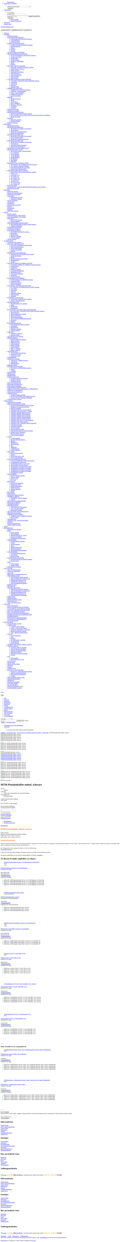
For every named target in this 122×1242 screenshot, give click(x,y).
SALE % (6, 33)
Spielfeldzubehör (11, 357)
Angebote (3, 1163)
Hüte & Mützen (15, 534)
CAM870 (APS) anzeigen (17, 626)
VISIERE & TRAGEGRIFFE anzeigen (21, 516)
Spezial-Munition (15, 157)
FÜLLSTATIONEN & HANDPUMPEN (18, 613)
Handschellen (10, 208)
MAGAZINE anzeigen (17, 453)
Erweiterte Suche (10, 722)
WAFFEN (6, 34)
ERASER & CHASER (13, 682)
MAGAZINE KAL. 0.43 (17, 456)
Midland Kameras (15, 342)
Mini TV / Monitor (15, 348)
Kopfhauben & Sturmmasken (18, 538)
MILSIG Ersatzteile (16, 408)
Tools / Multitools (15, 103)
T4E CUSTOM (8, 568)
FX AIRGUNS (15, 641)
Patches (13, 369)
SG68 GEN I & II (12, 601)
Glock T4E (10, 573)
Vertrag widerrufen (6, 1166)
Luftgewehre (14, 84)
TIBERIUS (14, 447)
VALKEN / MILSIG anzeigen (19, 647)
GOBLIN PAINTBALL (13, 679)
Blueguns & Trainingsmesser (14, 193)
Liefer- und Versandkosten (8, 1127)
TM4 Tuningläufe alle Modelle (19, 583)
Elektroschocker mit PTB (14, 205)
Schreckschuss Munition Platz (18, 169)
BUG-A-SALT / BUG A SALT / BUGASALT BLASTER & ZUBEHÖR (30, 115)
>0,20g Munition (15, 155)
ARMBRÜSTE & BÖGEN (14, 88)
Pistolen (13, 48)
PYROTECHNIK (12, 185)
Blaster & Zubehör (15, 116)
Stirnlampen (14, 267)
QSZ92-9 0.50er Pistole (13, 664)
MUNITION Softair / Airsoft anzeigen (21, 151)
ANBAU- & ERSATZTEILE (18, 650)
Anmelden (39, 855)
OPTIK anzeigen (11, 214)
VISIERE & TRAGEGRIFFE (15, 514)
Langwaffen (14, 290)
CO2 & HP (7, 604)
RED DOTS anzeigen (16, 220)
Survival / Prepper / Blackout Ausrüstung (21, 398)
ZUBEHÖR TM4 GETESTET (15, 495)
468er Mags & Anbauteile (14, 513)
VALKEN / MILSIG (12, 646)
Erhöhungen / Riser (16, 484)
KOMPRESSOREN (12, 616)
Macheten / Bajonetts (16, 105)
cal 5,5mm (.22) (15, 176)
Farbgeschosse (14, 130)
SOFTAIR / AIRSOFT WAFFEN (16, 66)
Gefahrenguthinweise (6, 1133)
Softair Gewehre (15, 70)
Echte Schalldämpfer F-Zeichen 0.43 (20, 579)
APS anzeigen (14, 658)
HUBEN (13, 638)
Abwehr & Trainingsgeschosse (19, 131)
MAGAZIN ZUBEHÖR (13, 502)
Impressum (3, 1143)
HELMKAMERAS (12, 338)
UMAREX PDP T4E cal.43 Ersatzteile (21, 410)
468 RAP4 (10, 665)
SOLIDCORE (11, 662)
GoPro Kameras (15, 344)
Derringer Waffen (15, 121)
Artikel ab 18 (4, 1134)
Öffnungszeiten (5, 1165)
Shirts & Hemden (15, 544)
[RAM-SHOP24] (7, 27)
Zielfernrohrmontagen (16, 486)
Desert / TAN (14, 478)
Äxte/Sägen (14, 106)
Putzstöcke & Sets (15, 356)
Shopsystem (4, 1240)
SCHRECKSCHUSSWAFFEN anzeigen (21, 45)
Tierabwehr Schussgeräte (13, 194)
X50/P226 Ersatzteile (16, 424)
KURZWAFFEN (15, 42)
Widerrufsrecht (4, 1125)
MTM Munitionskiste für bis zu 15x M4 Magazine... (14, 868)
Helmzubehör (14, 308)
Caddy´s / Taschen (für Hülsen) (19, 628)
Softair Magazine (15, 73)
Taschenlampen (15, 266)
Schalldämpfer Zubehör (17, 472)
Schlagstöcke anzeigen (16, 197)
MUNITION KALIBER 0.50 (15, 134)
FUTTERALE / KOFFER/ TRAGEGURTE (19, 285)
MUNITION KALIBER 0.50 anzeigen (21, 136)
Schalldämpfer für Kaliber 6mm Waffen (21, 466)
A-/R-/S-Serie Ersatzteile (17, 435)
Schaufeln (13, 107)
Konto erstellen (15, 19)
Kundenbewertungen (9, 822)
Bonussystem (10, 2)
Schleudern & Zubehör (13, 110)
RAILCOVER (11, 493)
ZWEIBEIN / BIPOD (13, 496)
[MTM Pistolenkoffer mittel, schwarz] (11, 753)
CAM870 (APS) (11, 625)
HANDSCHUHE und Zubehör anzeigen (21, 559)
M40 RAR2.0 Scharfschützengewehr (17, 574)
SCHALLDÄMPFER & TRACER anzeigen (22, 460)
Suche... (27, 720)
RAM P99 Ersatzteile (16, 426)
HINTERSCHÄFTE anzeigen (19, 507)
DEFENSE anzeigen (12, 191)
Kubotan (9, 206)
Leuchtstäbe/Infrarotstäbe (17, 270)
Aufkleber (13, 371)
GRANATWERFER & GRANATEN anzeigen (23, 55)
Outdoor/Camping (12, 393)
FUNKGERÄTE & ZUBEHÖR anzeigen (22, 279)
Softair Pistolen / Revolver (17, 69)
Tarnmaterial (14, 362)
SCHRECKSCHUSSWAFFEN (15, 43)
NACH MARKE (8, 622)
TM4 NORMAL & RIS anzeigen (19, 577)
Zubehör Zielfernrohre (16, 226)
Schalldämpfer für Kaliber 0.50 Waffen (21, 469)
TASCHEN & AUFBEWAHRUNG (17, 619)
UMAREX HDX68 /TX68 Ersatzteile (21, 419)
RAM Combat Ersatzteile (17, 429)
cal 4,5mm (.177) (15, 175)
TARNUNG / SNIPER (13, 359)
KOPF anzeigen (15, 532)
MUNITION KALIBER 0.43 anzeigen (21, 128)
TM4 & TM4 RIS (15, 450)
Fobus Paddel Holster (16, 248)
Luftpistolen (14, 82)
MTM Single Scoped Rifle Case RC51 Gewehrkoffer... (15, 929)
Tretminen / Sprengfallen (17, 61)
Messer (12, 100)
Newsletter (3, 1147)
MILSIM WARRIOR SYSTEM (19, 259)
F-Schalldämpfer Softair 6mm (18, 462)
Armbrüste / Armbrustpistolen (18, 91)
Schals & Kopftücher (16, 537)
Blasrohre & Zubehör (13, 109)
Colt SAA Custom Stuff (13, 571)
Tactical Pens (14, 102)
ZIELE (6, 526)
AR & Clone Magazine (17, 457)
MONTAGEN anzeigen (17, 483)
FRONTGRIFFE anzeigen (18, 475)
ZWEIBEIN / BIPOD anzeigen (19, 498)
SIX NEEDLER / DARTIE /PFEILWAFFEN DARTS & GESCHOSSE (26, 187)
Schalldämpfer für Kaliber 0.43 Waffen (21, 468)
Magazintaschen (15, 312)
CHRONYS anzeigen (16, 333)
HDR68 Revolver (12, 584)
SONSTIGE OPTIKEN (13, 229)
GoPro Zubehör (15, 347)
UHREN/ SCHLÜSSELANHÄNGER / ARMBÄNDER (22, 389)
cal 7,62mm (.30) (15, 179)
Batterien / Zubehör (16, 269)
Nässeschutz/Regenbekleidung (19, 550)
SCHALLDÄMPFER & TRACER (16, 459)
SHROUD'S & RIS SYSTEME (19, 653)
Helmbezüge (14, 306)
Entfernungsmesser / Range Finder (16, 215)
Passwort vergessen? (16, 21)
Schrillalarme (10, 203)
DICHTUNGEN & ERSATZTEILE (17, 617)
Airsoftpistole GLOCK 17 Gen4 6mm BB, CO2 (13, 1018)
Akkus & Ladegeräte (16, 75)
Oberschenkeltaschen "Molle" (18, 314)
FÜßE (9, 562)
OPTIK (6, 212)
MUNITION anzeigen (13, 125)
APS (8, 656)
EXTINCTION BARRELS (18, 439)
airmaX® (9, 667)
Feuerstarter (14, 275)
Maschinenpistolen (15, 46)
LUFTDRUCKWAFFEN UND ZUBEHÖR (19, 79)
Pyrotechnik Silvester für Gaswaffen (20, 167)
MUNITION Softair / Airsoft (14, 149)
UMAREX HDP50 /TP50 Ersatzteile (20, 414)
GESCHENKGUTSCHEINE (15, 336)
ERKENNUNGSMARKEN (14, 390)
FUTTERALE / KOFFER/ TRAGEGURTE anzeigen (25, 287)
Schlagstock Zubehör (16, 199)
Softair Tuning (14, 78)
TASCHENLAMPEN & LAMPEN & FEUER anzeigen (26, 264)
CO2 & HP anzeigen (12, 605)
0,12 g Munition (15, 152)
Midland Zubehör (15, 345)
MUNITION (7, 124)
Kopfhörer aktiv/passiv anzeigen (19, 378)
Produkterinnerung (5, 875)
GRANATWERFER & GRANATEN (17, 54)
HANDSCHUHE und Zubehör (15, 558)
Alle (5, 698)
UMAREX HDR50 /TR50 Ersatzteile (21, 416)
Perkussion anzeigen (16, 119)
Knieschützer (14, 555)
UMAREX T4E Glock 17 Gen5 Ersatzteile (22, 420)
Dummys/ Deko (11, 372)
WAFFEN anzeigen (12, 36)
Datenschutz (4, 1130)
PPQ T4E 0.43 (11, 586)
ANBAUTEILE (8, 401)
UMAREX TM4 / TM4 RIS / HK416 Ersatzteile (23, 423)
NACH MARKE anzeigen (14, 623)
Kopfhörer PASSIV (16, 381)
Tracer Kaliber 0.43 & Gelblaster (19, 465)
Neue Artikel (4, 1162)
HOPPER (10, 522)
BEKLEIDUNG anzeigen (14, 529)
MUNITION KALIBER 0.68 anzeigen (21, 142)
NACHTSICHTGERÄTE (14, 227)
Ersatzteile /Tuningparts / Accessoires (20, 629)
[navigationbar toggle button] (6, 30)
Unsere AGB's (4, 1128)
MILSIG (13, 441)
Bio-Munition (14, 158)
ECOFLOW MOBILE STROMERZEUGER (23, 396)
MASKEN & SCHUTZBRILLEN (16, 253)
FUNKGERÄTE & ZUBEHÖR (16, 278)
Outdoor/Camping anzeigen (18, 395)
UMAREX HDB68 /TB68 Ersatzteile (21, 413)
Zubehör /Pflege (15, 87)
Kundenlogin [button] (7, 10)
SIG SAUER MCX (12, 685)
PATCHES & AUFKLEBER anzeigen (21, 368)
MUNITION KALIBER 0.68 (15, 140)
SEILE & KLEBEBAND (14, 383)
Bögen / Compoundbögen (17, 93)
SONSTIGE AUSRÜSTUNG (15, 297)
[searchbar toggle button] (28, 30)
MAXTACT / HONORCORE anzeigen (21, 671)
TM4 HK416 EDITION (13, 587)
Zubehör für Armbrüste (17, 94)
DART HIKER (15, 643)
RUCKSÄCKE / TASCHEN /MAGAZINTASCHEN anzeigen (27, 311)
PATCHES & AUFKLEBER (15, 366)
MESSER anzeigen (16, 99)
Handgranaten (14, 58)
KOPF (9, 531)
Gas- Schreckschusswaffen (8, 1146)
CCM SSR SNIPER (12, 683)
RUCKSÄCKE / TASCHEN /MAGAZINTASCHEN (21, 309)
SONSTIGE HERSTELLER (15, 686)
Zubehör (13, 51)
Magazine (13, 85)
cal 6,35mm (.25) (15, 178)
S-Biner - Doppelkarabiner (18, 300)
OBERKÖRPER (11, 540)
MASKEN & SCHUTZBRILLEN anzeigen (22, 254)
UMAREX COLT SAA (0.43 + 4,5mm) (21, 411)
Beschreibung (7, 821)
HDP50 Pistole (11, 596)
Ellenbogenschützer (16, 549)
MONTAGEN (11, 481)
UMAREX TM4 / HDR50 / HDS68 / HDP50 (19, 644)
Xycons (34, 1240)
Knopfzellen (14, 233)
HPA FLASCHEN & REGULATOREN (18, 607)
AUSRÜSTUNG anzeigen (14, 242)
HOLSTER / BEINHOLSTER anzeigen (21, 245)
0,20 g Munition (15, 154)
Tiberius (13, 454)
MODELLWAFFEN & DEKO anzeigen (21, 113)
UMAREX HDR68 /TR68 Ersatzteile (21, 417)
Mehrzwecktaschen (16, 315)
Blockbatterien (14, 235)
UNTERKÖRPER (12, 552)
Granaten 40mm (15, 60)
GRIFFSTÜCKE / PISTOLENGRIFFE (17, 520)
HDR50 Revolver (12, 598)
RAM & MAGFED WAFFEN (15, 37)
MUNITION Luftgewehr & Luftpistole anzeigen (23, 172)
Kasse (2, 1160)
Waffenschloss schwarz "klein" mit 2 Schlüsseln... (14, 1054)
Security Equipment (12, 200)
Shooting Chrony (15, 335)
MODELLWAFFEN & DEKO (15, 112)
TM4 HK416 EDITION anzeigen (19, 589)
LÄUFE (9, 436)
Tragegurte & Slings (16, 293)
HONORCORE (15, 444)
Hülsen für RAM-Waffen (17, 133)
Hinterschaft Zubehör (16, 510)
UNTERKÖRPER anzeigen (18, 553)
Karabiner (13, 296)
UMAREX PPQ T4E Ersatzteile (19, 422)
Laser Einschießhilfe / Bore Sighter (16, 217)
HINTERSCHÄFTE (12, 505)
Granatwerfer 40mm (16, 57)
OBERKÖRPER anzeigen (18, 541)
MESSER (10, 97)
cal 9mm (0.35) (15, 181)
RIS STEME (10, 492)
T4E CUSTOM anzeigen (14, 570)
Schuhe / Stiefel (15, 565)
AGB (9, 1236)
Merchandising (11, 374)
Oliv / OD (13, 480)
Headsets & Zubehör (16, 282)
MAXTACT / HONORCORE (15, 670)
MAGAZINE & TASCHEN (18, 649)
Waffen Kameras (15, 341)
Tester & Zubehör (15, 238)
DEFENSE (7, 190)
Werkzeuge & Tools (16, 354)
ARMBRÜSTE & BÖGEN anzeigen (20, 90)
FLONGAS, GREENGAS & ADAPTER (18, 610)
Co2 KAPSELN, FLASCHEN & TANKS (18, 608)
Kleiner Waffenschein (6, 1149)
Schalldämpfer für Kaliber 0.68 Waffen (21, 471)
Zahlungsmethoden (6, 1150)
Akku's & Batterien (16, 284)
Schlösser (13, 291)
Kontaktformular (5, 1144)
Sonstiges (9, 209)
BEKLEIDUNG (8, 528)
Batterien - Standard (16, 236)
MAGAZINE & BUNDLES (18, 674)
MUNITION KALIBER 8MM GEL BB (18, 148)
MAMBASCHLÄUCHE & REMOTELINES (19, 614)
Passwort (9, 16)
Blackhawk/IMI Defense (17, 247)
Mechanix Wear (15, 561)
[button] (10, 3)
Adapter (13, 499)
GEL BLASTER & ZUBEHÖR (15, 52)
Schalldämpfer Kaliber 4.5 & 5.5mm (20, 463)
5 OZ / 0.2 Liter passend (17, 508)
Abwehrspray (10, 202)
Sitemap (3, 1131)
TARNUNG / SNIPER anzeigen (19, 360)
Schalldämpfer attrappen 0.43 (18, 581)
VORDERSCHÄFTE (13, 504)
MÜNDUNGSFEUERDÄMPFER (16, 501)
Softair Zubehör (15, 76)
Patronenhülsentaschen (17, 317)
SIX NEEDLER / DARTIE (18, 640)
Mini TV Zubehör (15, 350)
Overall (13, 543)
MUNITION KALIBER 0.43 (15, 127)
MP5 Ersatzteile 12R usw (17, 433)
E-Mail (9, 14)
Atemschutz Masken (16, 256)
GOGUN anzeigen (16, 635)
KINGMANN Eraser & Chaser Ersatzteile (22, 430)
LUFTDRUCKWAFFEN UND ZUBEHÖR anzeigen (25, 81)
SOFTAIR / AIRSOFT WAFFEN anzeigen (22, 67)
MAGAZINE (11, 451)
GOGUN (9, 634)
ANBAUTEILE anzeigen (14, 402)
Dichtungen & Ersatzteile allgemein (20, 407)
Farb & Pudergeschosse (17, 137)
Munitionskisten (15, 294)
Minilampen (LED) (16, 272)
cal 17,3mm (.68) (15, 184)
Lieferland (10, 6)
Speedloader (14, 160)
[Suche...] (20, 721)
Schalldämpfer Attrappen (17, 72)
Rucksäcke (13, 320)
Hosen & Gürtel (15, 556)
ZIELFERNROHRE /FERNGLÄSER (17, 223)
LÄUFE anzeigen (15, 438)
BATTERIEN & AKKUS (14, 230)
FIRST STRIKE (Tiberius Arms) (16, 677)
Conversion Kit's (11, 519)
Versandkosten (43, 1237)
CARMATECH (15, 448)
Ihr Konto (3, 1159)
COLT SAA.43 (11, 661)
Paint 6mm (13, 161)
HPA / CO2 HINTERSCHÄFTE (16, 611)
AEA (12, 637)
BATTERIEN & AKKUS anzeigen (20, 232)
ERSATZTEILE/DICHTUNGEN (16, 404)
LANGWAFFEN (15, 40)
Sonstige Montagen (16, 489)
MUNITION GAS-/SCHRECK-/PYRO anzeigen (24, 164)
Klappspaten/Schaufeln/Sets (14, 384)
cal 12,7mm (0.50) (15, 182)
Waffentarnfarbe (15, 363)
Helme (12, 305)
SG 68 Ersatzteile (15, 427)
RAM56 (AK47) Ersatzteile (18, 432)
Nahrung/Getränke (12, 365)
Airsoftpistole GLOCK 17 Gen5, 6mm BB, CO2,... (14, 986)
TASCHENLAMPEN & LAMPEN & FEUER (19, 263)
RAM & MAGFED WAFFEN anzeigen (21, 39)
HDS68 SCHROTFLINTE (14, 599)
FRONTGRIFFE (11, 474)
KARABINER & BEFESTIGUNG (16, 387)
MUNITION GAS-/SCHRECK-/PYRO (18, 163)
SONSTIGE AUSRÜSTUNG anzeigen (21, 299)
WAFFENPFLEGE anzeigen (18, 353)
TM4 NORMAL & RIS (13, 576)
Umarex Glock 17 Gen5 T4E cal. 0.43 (11, 957)
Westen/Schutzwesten (16, 547)
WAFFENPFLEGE (12, 351)
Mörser (12, 63)
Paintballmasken (15, 260)
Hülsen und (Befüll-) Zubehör (18, 631)
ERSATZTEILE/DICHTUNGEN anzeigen (22, 405)
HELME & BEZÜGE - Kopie (19, 535)
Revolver (13, 49)
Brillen (12, 257)
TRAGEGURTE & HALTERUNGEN (17, 511)
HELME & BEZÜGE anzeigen (19, 303)
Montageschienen (15, 487)
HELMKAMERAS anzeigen (18, 339)
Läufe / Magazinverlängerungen (19, 632)
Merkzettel (7, 22)
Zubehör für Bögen (16, 96)
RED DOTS (10, 218)
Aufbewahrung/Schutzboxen (14, 392)
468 (12, 445)
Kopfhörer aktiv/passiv (13, 377)
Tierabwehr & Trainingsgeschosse (19, 139)
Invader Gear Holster (16, 250)
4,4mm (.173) (14, 173)
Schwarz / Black (15, 477)
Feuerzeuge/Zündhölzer (17, 273)
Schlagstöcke (10, 196)
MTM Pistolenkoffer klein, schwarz (10, 897)
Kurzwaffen (14, 288)
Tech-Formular (4, 1141)
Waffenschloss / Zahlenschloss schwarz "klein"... (13, 1084)
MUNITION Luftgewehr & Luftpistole (17, 170)
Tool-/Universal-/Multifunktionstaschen (21, 318)
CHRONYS (10, 332)
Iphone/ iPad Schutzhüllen (14, 386)
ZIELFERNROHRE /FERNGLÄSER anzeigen (23, 224)
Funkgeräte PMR (15, 281)
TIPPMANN (14, 442)
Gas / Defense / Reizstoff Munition (20, 166)
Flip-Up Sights (14, 517)
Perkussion (10, 118)
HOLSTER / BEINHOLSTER (15, 244)
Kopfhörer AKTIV (16, 380)
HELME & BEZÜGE (13, 302)
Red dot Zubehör (15, 221)
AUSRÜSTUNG (8, 241)
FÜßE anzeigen (15, 564)
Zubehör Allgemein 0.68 (13, 523)
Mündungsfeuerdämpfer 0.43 (18, 580)
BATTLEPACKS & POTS (18, 146)
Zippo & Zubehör (15, 276)
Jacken (12, 546)
